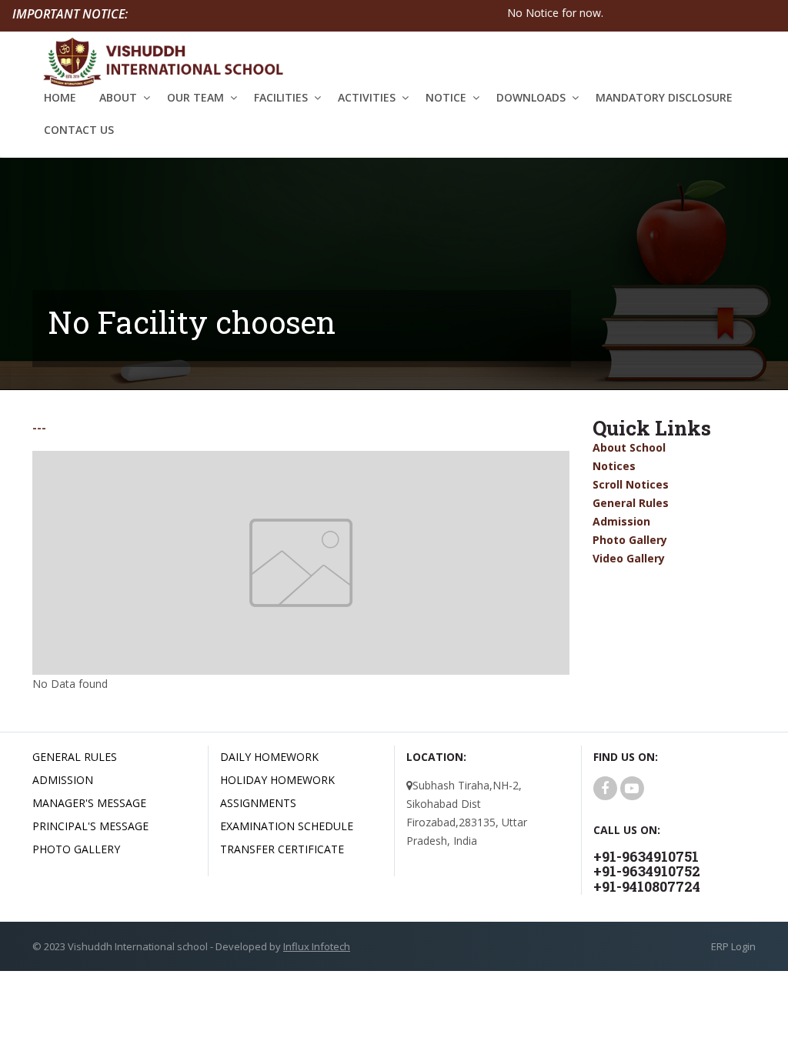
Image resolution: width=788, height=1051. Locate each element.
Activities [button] (367, 97)
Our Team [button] (195, 97)
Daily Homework (269, 756)
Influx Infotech (316, 946)
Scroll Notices (631, 484)
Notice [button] (446, 97)
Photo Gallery (630, 539)
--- (39, 428)
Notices (614, 466)
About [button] (118, 97)
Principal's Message (90, 826)
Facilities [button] (281, 97)
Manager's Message (89, 803)
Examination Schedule (286, 826)
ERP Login (733, 946)
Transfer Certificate (282, 849)
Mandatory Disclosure (664, 97)
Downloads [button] (531, 97)
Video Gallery (629, 558)
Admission (621, 521)
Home (60, 97)
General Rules (631, 502)
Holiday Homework (277, 779)
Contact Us (79, 129)
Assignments (258, 803)
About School (629, 447)
